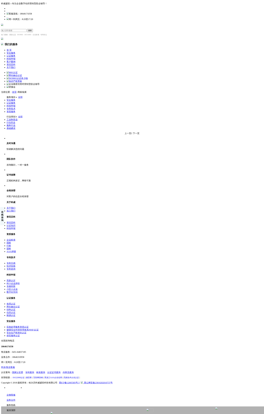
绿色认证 (11, 309)
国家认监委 (17, 372)
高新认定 (11, 280)
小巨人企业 (12, 289)
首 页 (9, 50)
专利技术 (11, 109)
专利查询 (29, 372)
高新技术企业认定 (71, 378)
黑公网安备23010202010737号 (98, 383)
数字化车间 (12, 292)
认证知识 (11, 225)
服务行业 (11, 125)
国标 (9, 243)
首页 (14, 92)
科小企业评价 (13, 283)
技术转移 (11, 266)
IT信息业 (11, 122)
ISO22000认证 (18, 378)
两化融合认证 (13, 307)
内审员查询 (68, 372)
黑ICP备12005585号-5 (69, 383)
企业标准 (11, 240)
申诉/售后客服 (8, 367)
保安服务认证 (13, 335)
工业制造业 (12, 119)
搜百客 (29, 378)
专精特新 (11, 286)
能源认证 (11, 315)
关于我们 (11, 67)
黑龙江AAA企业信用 (53, 378)
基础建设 (11, 128)
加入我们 (11, 211)
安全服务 (11, 53)
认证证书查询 (54, 372)
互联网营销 (38, 378)
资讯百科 (11, 64)
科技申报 (11, 59)
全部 (20, 97)
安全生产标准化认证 (16, 333)
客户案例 (11, 61)
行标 (9, 246)
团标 (9, 248)
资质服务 (11, 111)
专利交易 (11, 263)
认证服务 (11, 56)
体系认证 (11, 304)
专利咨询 (11, 269)
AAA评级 (11, 251)
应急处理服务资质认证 (18, 327)
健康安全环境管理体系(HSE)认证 (23, 330)
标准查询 (40, 372)
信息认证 (11, 312)
